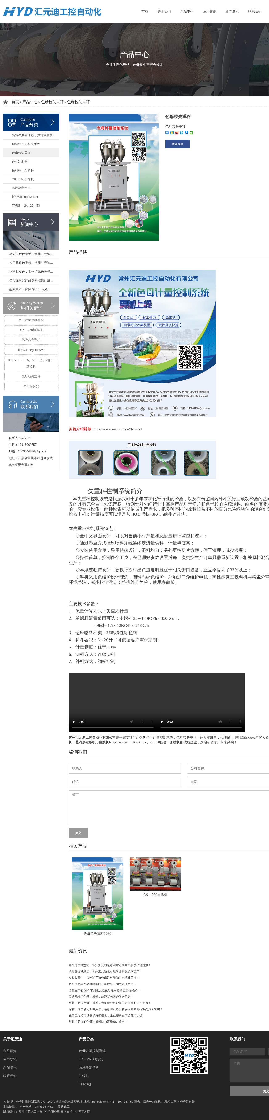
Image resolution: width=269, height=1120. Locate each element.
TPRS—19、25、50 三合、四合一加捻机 (31, 363)
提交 (78, 833)
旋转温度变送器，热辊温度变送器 (35, 135)
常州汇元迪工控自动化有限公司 (92, 737)
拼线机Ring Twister (25, 196)
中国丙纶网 (82, 1111)
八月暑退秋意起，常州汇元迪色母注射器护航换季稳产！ (105, 971)
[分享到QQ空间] (172, 132)
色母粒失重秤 (52, 102)
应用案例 (209, 11)
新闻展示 (232, 11)
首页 (144, 11)
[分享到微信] (191, 132)
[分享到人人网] (186, 132)
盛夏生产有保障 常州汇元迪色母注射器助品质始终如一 (104, 990)
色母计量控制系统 (31, 320)
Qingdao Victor (44, 1106)
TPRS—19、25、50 (26, 205)
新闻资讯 (10, 1067)
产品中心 (187, 11)
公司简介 (10, 1051)
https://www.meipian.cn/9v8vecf (117, 429)
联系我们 (255, 11)
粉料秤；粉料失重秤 (26, 144)
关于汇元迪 (12, 1039)
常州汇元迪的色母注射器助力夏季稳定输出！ (98, 1021)
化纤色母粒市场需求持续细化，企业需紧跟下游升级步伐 (105, 1015)
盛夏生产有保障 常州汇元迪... (29, 289)
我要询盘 (177, 144)
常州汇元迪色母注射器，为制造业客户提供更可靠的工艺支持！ (110, 1003)
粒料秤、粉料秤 (23, 170)
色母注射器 (20, 161)
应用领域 (10, 1059)
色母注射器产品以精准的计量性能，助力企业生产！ (102, 984)
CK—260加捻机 (23, 179)
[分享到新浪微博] (177, 132)
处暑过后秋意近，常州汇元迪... (31, 254)
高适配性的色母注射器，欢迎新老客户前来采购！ (101, 996)
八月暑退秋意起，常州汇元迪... (31, 262)
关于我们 (164, 11)
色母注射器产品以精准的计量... (31, 280)
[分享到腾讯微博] (181, 132)
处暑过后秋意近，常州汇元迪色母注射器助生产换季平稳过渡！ (110, 965)
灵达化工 (64, 1106)
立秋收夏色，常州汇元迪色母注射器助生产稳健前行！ (104, 977)
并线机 (84, 1076)
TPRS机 (85, 1084)
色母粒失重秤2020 (97, 933)
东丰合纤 (25, 1106)
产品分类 (86, 1039)
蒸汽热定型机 (21, 188)
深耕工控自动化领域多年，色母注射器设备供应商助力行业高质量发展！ (116, 1009)
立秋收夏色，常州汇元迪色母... (31, 271)
